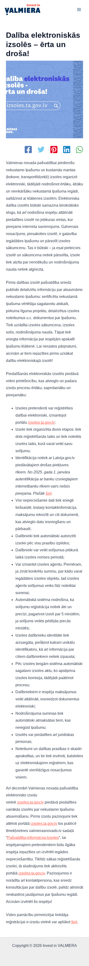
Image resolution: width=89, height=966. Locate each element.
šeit (49, 493)
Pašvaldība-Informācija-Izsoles (33, 838)
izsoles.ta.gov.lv (41, 422)
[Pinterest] (53, 150)
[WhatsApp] (79, 150)
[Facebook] (28, 150)
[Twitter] (41, 150)
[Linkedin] (66, 150)
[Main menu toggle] (79, 9)
